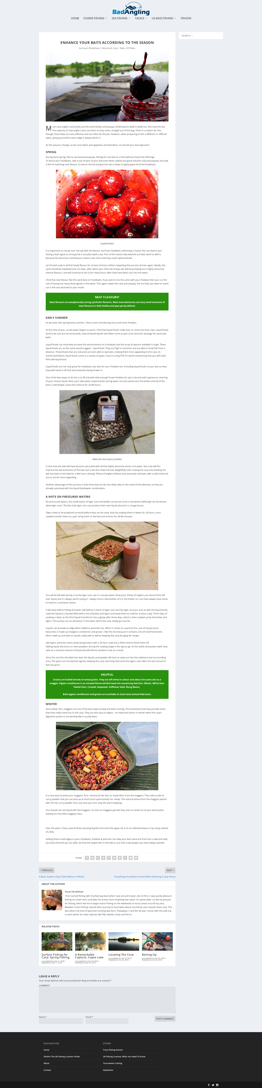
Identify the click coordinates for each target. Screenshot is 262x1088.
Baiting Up (149, 954)
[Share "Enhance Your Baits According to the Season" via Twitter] (92, 858)
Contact (47, 1070)
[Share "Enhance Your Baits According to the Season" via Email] (130, 858)
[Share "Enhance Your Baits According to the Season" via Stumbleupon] (125, 858)
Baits (122, 48)
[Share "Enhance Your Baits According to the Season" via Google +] (98, 858)
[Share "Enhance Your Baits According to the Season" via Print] (136, 858)
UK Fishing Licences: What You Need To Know (124, 1056)
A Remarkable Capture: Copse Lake (89, 956)
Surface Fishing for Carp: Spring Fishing (55, 956)
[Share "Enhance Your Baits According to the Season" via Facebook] (87, 858)
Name (43, 1016)
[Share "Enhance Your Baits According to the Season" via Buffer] (119, 858)
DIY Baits (130, 48)
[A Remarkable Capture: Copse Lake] (90, 941)
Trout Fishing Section (113, 1050)
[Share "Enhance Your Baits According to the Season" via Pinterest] (108, 858)
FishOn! (186, 18)
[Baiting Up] (157, 941)
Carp (115, 48)
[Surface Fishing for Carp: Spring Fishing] (57, 941)
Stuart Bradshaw (90, 48)
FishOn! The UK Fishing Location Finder (62, 1056)
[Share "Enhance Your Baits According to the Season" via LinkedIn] (114, 858)
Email (89, 1016)
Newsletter (108, 1070)
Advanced (107, 48)
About (46, 1063)
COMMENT (44, 985)
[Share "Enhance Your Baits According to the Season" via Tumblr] (103, 858)
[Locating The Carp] (123, 941)
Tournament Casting (112, 1063)
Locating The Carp (121, 954)
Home (75, 18)
